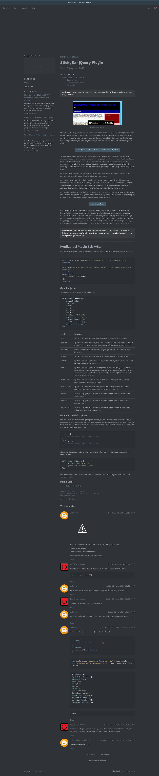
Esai (26, 83)
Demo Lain (71, 85)
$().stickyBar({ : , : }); (78, 464)
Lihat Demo (81, 150)
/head (74, 713)
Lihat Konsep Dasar (97, 204)
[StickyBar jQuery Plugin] (97, 113)
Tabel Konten (67, 74)
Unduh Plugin (93, 150)
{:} (82, 575)
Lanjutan (88, 493)
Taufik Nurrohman (76, 491)
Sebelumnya (90, 754)
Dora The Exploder (38, 771)
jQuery (96, 493)
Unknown (74, 513)
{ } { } (81, 439)
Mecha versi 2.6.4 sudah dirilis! (79, 2)
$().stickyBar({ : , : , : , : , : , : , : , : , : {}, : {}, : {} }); (75, 313)
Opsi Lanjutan (72, 80)
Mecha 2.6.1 (130, 771)
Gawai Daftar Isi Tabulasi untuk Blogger (39, 117)
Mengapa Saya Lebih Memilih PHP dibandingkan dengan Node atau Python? (37, 97)
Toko (33, 8)
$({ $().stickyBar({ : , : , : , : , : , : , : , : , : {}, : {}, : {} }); (83, 690)
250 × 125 (39, 66)
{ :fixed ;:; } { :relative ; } (88, 646)
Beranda (6, 8)
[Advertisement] (79, 30)
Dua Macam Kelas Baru (75, 83)
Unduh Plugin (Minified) (110, 150)
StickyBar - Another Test (72, 486)
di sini (120, 161)
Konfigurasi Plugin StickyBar (74, 77)
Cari (15, 8)
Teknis (75, 56)
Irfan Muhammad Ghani (80, 740)
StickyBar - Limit (66, 477)
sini (95, 551)
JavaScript (78, 493)
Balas (72, 560)
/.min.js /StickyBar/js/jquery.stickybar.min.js (102, 663)
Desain (69, 493)
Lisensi (24, 8)
